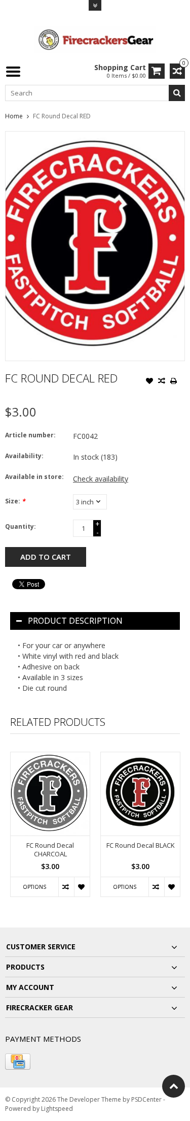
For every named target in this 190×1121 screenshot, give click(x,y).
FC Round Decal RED (62, 116)
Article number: (30, 435)
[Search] (177, 93)
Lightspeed (57, 1108)
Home (14, 116)
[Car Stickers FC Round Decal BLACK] (140, 794)
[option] (50, 829)
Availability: (24, 456)
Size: (15, 501)
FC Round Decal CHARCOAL (50, 849)
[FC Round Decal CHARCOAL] (50, 794)
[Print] (173, 382)
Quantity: (20, 526)
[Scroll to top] (173, 1086)
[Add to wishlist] (149, 382)
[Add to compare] (161, 382)
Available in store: (34, 476)
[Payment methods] (17, 1061)
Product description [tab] (75, 620)
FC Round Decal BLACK (140, 845)
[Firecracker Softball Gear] (95, 39)
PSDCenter (146, 1099)
